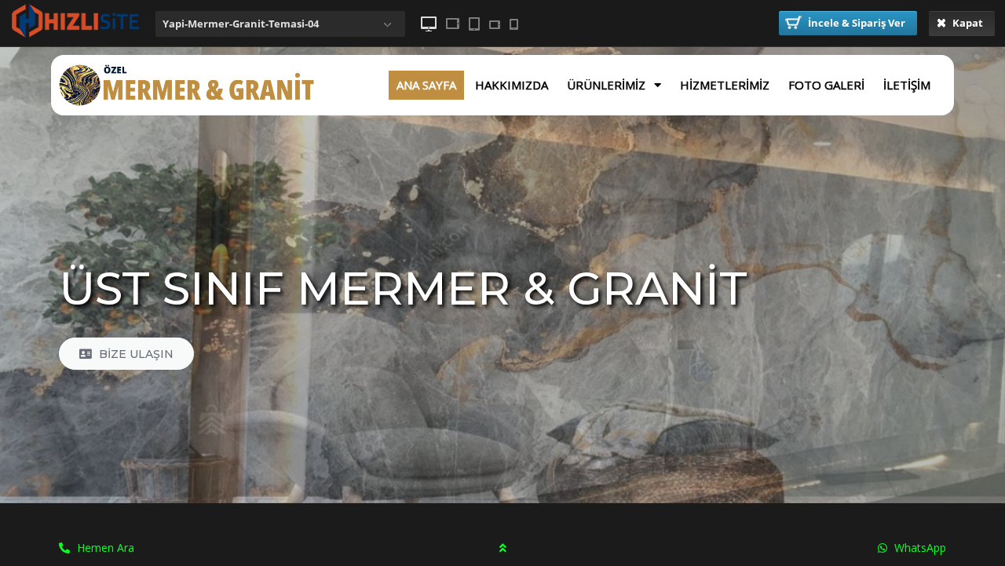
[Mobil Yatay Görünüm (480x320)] (494, 24)
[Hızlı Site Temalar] (75, 34)
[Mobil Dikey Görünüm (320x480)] (514, 24)
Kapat (966, 23)
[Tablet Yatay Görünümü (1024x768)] (452, 23)
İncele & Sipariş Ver (855, 23)
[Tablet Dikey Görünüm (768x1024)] (474, 24)
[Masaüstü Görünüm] (429, 23)
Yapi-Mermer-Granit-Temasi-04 (241, 23)
